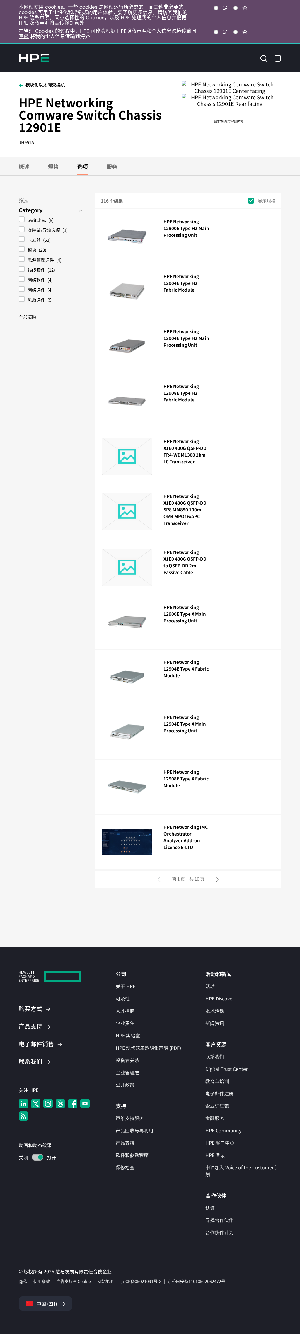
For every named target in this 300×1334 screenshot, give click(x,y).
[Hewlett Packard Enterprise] (34, 58)
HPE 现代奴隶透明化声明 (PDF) (148, 1047)
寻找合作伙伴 (219, 1220)
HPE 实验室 (128, 1035)
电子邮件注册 (219, 1093)
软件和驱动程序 (132, 1154)
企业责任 (125, 1023)
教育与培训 (217, 1081)
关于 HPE (125, 986)
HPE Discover (219, 998)
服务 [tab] (112, 166)
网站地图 (105, 1281)
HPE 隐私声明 (34, 23)
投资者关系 (127, 1060)
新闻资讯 (214, 1023)
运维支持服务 (130, 1118)
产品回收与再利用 (134, 1130)
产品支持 (125, 1142)
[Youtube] (85, 1103)
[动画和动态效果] (37, 1157)
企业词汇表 (217, 1105)
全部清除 (27, 317)
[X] (35, 1103)
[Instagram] (48, 1103)
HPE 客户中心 (219, 1142)
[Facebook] (72, 1103)
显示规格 (266, 200)
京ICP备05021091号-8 (140, 1281)
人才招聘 (125, 1010)
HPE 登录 (215, 1154)
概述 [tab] (24, 166)
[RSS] (23, 1116)
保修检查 (125, 1167)
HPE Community (223, 1130)
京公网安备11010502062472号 (196, 1281)
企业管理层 (127, 1072)
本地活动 (214, 1010)
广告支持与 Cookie (73, 1281)
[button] (264, 57)
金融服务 (214, 1118)
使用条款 (41, 1281)
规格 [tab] (53, 166)
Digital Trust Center (226, 1068)
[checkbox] (51, 221)
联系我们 (214, 1056)
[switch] (34, 1158)
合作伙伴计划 (219, 1232)
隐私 (23, 1281)
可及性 (123, 998)
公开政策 (125, 1084)
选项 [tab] (82, 166)
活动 (210, 986)
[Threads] (60, 1103)
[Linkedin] (23, 1103)
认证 (210, 1207)
